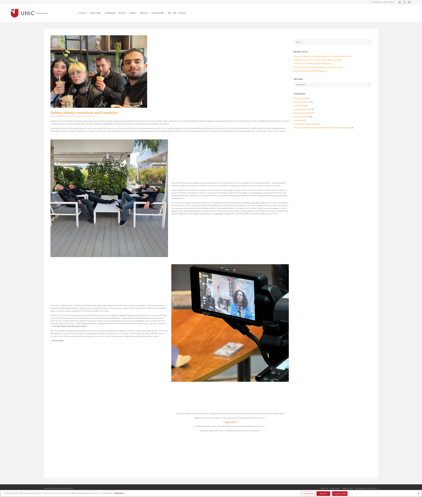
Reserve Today (95, 13)
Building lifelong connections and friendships (84, 113)
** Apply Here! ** (230, 422)
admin (72, 116)
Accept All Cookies (339, 493)
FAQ (174, 13)
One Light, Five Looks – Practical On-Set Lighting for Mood (318, 60)
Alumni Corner (81, 116)
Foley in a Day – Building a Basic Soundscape (312, 63)
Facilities (133, 13)
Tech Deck (121, 13)
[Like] (97, 116)
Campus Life (90, 116)
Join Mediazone (110, 13)
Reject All (323, 493)
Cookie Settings (307, 493)
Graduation (298, 120)
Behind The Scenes (301, 102)
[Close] (418, 493)
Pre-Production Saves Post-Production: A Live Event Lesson (318, 67)
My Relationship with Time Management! (310, 71)
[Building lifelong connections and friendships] (98, 71)
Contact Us (182, 13)
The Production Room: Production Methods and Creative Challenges (322, 127)
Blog (169, 13)
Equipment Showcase (302, 113)
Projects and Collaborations (305, 124)
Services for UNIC (158, 13)
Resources (143, 13)
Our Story (82, 13)
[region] (211, 493)
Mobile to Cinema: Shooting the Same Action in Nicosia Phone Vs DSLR (323, 56)
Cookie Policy (119, 493)
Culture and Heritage (302, 109)
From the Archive (301, 116)
